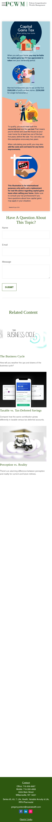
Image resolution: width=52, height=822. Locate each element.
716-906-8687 (29, 786)
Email (5, 244)
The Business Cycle (12, 356)
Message (6, 261)
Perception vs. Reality (13, 464)
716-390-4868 (29, 789)
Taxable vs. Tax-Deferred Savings (21, 410)
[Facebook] (21, 811)
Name (5, 227)
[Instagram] (30, 811)
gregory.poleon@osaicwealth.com (26, 806)
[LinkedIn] (26, 811)
